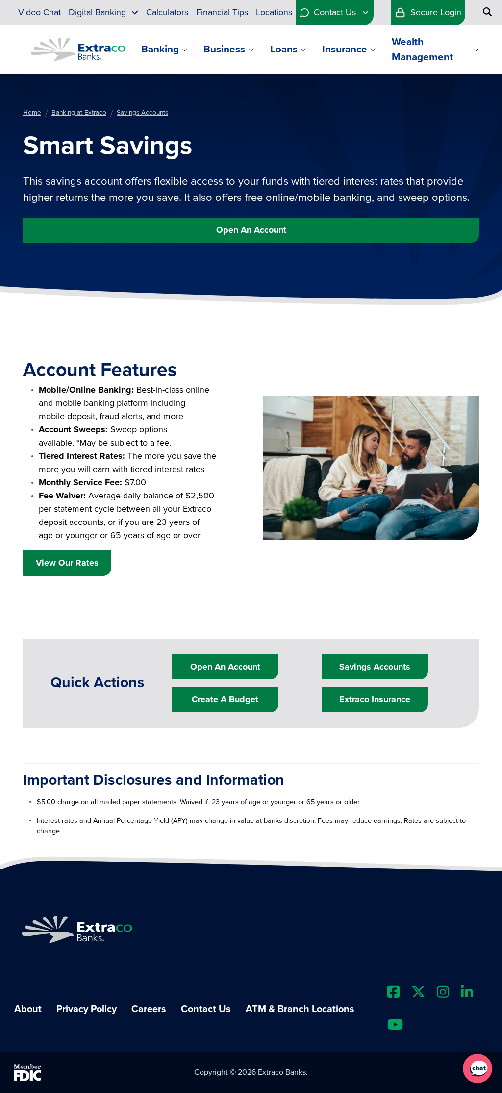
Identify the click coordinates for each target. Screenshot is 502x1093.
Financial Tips (222, 12)
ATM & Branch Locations (300, 1009)
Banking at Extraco (78, 113)
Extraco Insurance (374, 699)
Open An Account (251, 229)
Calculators (167, 12)
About (28, 1009)
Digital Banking (97, 12)
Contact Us (335, 12)
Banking (160, 49)
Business (224, 49)
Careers (148, 1009)
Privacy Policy (86, 1009)
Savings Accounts (142, 113)
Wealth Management (422, 49)
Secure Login (435, 12)
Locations (274, 12)
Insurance (344, 49)
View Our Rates (67, 562)
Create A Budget (225, 699)
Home (32, 113)
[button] (477, 1068)
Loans (284, 49)
